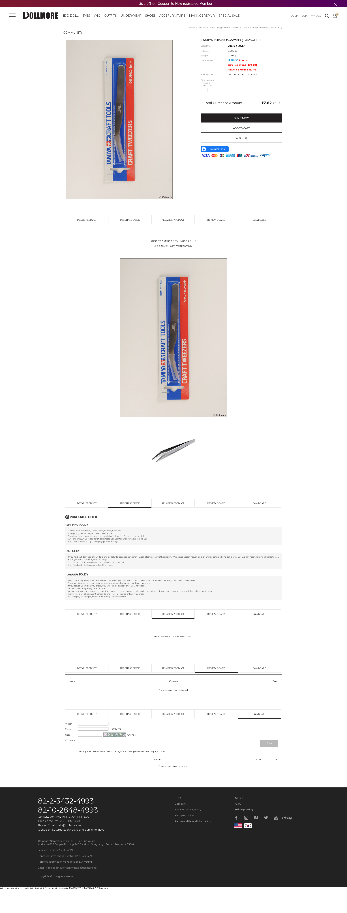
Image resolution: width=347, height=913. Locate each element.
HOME (178, 797)
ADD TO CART (241, 128)
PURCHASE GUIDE (130, 219)
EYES (86, 15)
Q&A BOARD (259, 219)
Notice (239, 797)
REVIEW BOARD (216, 219)
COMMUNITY (72, 32)
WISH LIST (241, 138)
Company (180, 803)
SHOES (150, 15)
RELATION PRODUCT (173, 219)
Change (131, 734)
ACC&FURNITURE (172, 15)
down (217, 90)
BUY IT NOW (241, 118)
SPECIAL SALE (229, 15)
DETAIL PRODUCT (87, 219)
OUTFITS (110, 15)
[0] (335, 15)
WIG (97, 15)
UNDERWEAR (131, 15)
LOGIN (295, 15)
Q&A (238, 803)
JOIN (305, 15)
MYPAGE (316, 15)
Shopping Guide (184, 815)
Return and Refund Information (193, 821)
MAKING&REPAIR (202, 15)
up (211, 90)
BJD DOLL (71, 15)
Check (269, 743)
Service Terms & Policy (188, 809)
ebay (286, 818)
